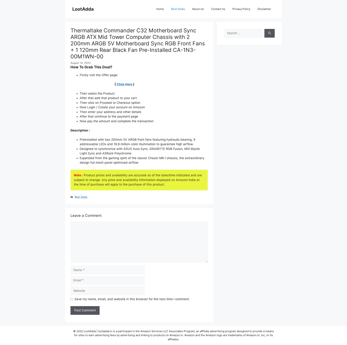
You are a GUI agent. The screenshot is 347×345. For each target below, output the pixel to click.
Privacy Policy (241, 9)
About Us (198, 9)
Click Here (124, 84)
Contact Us (218, 9)
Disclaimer (264, 9)
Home (160, 9)
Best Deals (178, 9)
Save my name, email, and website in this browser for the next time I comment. (132, 299)
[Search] (269, 33)
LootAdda (83, 9)
